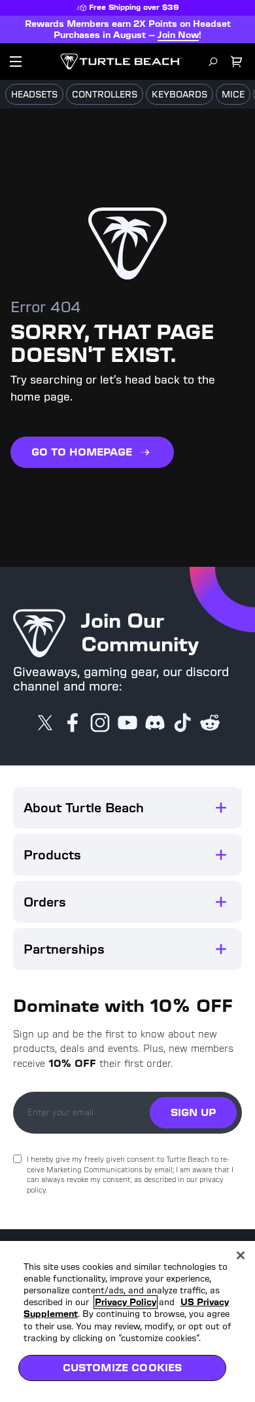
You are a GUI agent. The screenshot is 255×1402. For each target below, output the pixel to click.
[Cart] (236, 61)
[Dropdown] (16, 61)
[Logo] (121, 61)
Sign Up (193, 1112)
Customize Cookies (122, 1367)
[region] (127, 1321)
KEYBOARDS (179, 94)
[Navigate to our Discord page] (155, 724)
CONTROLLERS (104, 94)
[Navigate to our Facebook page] (72, 724)
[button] (127, 807)
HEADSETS (34, 94)
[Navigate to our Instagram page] (100, 724)
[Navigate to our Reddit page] (210, 724)
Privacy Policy (125, 1302)
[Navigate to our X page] (45, 724)
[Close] (240, 1255)
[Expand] (221, 807)
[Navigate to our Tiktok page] (182, 724)
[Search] (213, 61)
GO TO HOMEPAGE (81, 452)
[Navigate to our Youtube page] (127, 724)
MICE (233, 94)
